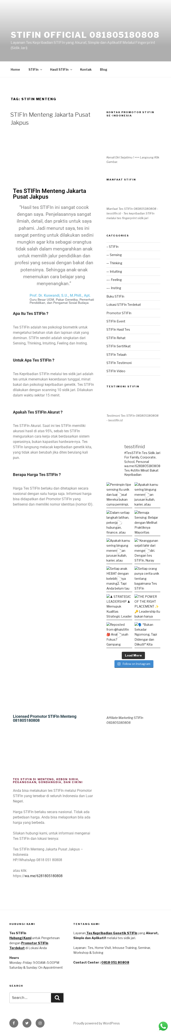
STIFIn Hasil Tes (118, 329)
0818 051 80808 (115, 962)
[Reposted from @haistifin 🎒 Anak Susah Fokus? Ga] (119, 635)
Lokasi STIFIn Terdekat (123, 304)
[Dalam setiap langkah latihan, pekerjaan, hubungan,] (119, 523)
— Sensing (114, 255)
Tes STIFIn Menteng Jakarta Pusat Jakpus (49, 194)
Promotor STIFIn (118, 313)
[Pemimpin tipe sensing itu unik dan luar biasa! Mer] (119, 495)
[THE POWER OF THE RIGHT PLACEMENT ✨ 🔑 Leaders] (147, 607)
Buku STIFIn (115, 296)
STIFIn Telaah (116, 354)
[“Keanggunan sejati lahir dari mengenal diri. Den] (147, 551)
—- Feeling (114, 280)
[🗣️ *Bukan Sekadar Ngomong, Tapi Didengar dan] (147, 635)
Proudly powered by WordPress (96, 1023)
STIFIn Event (115, 321)
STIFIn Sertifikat (118, 346)
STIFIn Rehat (116, 338)
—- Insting (113, 288)
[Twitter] (26, 1023)
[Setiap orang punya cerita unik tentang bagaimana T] (147, 579)
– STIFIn (112, 246)
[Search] (57, 997)
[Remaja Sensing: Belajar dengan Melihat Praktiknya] (147, 523)
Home (15, 69)
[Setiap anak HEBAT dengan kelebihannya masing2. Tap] (119, 579)
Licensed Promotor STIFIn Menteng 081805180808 (44, 718)
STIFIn (33, 69)
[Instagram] (40, 1023)
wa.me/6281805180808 (43, 876)
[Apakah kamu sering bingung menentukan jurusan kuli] (147, 495)
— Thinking (114, 263)
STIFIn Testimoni (119, 363)
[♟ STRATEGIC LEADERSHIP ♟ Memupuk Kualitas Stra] (119, 607)
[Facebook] (13, 1023)
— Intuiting (114, 271)
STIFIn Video (115, 371)
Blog (103, 69)
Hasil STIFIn (59, 69)
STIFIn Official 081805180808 (85, 35)
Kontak (86, 69)
